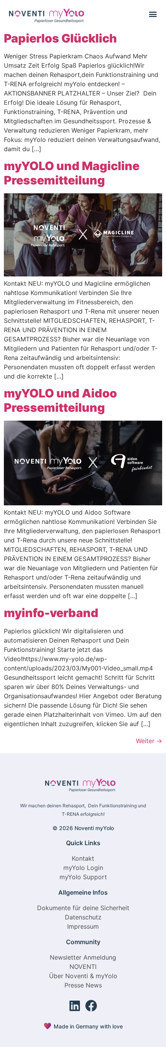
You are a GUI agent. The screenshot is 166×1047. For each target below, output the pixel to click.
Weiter (149, 741)
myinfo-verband (51, 613)
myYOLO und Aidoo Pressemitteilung (60, 400)
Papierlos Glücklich (60, 38)
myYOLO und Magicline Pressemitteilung (71, 173)
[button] (152, 14)
